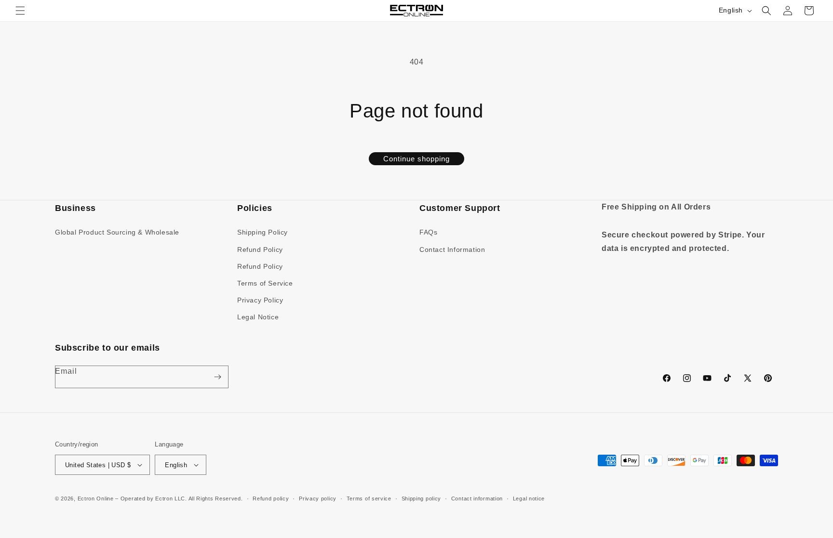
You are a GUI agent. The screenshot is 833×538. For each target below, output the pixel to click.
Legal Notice (258, 317)
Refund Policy (260, 249)
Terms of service (369, 498)
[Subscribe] (217, 377)
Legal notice (529, 498)
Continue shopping (416, 159)
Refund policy (271, 498)
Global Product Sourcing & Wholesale (117, 232)
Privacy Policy (260, 300)
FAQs (428, 232)
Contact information (477, 498)
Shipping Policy (262, 232)
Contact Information (452, 249)
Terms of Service (265, 283)
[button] (20, 10)
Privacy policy (317, 498)
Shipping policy (422, 498)
